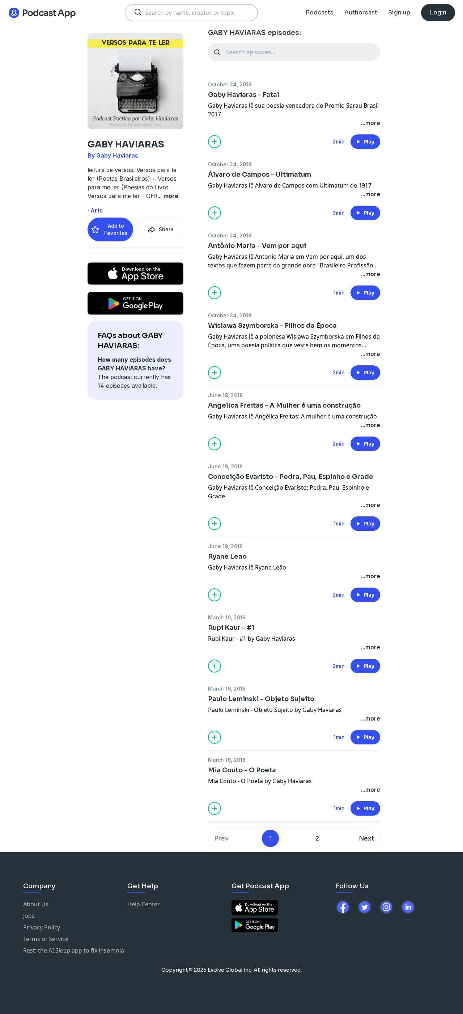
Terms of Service (45, 939)
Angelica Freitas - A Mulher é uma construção (284, 405)
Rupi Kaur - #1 (231, 628)
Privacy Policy (41, 927)
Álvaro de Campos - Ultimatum (259, 175)
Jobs (29, 916)
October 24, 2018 (229, 84)
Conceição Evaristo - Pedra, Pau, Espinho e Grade (290, 477)
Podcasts (320, 12)
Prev (221, 838)
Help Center (143, 904)
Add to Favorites (116, 229)
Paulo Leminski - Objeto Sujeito (261, 699)
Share (166, 229)
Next (366, 838)
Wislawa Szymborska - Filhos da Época (272, 326)
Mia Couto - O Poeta (242, 770)
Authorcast (360, 12)
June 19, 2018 (225, 395)
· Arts (95, 210)
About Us (35, 904)
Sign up (399, 12)
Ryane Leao (227, 556)
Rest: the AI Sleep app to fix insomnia (73, 950)
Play (369, 141)
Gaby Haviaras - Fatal (243, 95)
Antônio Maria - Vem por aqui (257, 246)
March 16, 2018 (227, 617)
